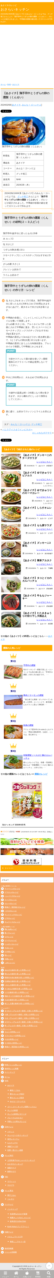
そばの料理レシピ (11, 1039)
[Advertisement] (27, 53)
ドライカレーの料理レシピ (15, 1036)
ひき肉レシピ (10, 952)
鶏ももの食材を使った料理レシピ (18, 974)
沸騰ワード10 (12, 1147)
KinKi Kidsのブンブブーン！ (18, 1227)
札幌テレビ (9, 1232)
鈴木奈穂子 (49, 553)
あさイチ (15, 84)
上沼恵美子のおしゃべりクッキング (21, 1160)
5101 (12, 832)
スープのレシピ (11, 900)
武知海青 (49, 588)
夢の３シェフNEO (17, 1094)
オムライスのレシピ (12, 922)
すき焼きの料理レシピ (13, 1043)
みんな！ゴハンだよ (31, 105)
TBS (6, 1177)
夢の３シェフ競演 (17, 1098)
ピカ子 (50, 518)
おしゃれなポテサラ (42, 433)
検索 (48, 1277)
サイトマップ (10, 1072)
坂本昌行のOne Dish (18, 1221)
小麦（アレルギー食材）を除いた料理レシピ (22, 1015)
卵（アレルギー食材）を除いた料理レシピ (21, 1026)
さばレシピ (9, 948)
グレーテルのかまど (15, 1118)
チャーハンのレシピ (12, 889)
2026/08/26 (30, 465)
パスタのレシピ (11, 911)
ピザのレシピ (10, 918)
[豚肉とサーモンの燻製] (13, 708)
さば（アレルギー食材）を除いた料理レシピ (22, 1018)
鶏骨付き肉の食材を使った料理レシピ (19, 978)
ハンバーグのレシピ (12, 896)
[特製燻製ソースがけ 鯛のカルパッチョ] (13, 768)
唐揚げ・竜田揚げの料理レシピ (17, 1047)
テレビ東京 (9, 1191)
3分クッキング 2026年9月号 (13, 825)
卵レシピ (8, 955)
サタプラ (10, 1185)
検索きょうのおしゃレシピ (20, 1218)
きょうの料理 (12, 1110)
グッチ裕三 (22, 196)
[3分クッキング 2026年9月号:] (27, 800)
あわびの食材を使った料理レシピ (18, 970)
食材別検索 (9, 1248)
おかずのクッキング (15, 1164)
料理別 (37, 1277)
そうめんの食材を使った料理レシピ (18, 989)
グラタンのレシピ (11, 892)
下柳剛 (50, 568)
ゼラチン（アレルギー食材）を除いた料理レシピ (24, 1022)
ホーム (16, 1277)
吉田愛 (50, 623)
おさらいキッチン (15, 9)
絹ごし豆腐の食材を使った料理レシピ (19, 1004)
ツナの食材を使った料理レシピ (17, 992)
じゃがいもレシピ (11, 944)
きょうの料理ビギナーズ (16, 1114)
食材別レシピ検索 (11, 1069)
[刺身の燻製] (13, 738)
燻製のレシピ (41, 774)
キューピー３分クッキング (17, 1135)
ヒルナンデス (12, 1143)
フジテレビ (9, 1204)
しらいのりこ (48, 485)
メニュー (5, 1277)
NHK (9, 84)
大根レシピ (9, 959)
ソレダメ (10, 1199)
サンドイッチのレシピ (13, 915)
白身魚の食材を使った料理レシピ (18, 981)
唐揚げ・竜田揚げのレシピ (15, 907)
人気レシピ (27, 1277)
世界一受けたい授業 (15, 1150)
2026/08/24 (32, 518)
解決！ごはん (15, 1090)
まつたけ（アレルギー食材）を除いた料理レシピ (24, 1011)
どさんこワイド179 (14, 1237)
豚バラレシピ (10, 933)
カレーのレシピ (11, 903)
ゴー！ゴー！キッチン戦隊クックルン (22, 1107)
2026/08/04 (29, 553)
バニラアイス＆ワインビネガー (17, 429)
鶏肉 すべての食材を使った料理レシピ (19, 996)
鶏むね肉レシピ (11, 929)
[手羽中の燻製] (13, 678)
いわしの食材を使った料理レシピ (18, 985)
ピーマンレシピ (11, 940)
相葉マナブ (11, 1168)
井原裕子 (49, 465)
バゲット (10, 1132)
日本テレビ (9, 1127)
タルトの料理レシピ (12, 1032)
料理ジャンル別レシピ (13, 1065)
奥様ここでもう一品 (17, 1242)
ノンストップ (12, 1209)
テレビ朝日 (9, 1156)
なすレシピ (9, 937)
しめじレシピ (10, 963)
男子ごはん (11, 1195)
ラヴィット (11, 1182)
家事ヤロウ (11, 1172)
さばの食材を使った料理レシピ (17, 1000)
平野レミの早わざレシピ (16, 1122)
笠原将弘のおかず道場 (18, 1214)
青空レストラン (13, 1139)
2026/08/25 (38, 483)
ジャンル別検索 (11, 1252)
